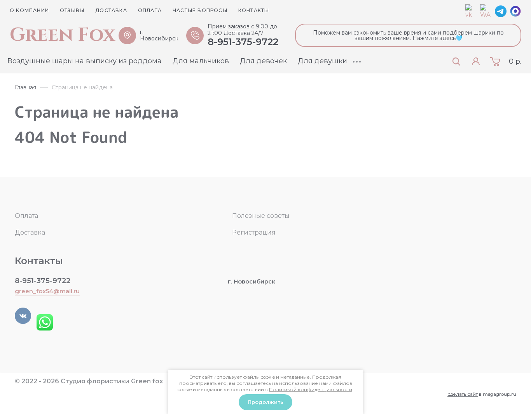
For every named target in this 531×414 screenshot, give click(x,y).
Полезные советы (261, 215)
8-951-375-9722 (243, 42)
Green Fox (62, 35)
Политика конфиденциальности (70, 390)
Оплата (26, 215)
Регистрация (254, 232)
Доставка (30, 232)
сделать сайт (462, 394)
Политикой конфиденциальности (310, 389)
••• (357, 61)
